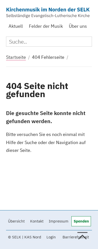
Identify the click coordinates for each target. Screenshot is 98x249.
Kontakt (36, 221)
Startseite (16, 57)
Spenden (81, 221)
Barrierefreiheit (76, 237)
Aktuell (16, 26)
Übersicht (16, 221)
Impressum (58, 221)
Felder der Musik (46, 26)
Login (51, 237)
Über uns (78, 26)
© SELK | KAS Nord (24, 237)
